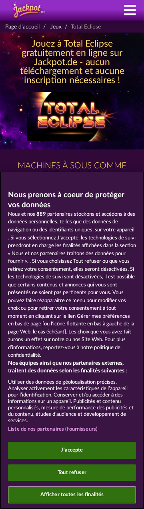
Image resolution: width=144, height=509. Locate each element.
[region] (72, 340)
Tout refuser (72, 472)
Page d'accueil (22, 27)
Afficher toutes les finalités (72, 494)
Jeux (56, 27)
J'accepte (72, 450)
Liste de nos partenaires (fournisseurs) (53, 429)
